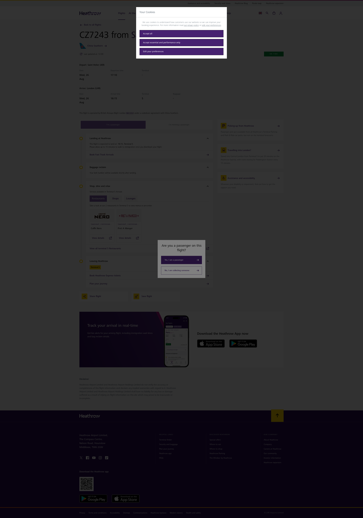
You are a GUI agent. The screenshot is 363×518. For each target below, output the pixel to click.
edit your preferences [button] (211, 25)
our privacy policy (191, 25)
